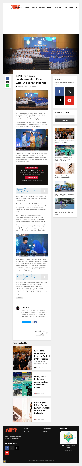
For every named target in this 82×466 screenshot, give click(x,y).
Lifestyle (34, 7)
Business (42, 7)
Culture (27, 7)
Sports (71, 7)
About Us (26, 428)
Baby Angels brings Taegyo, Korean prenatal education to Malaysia (63, 177)
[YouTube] (69, 100)
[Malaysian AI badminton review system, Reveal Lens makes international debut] (22, 384)
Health (49, 7)
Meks (42, 460)
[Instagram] (59, 100)
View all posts (26, 322)
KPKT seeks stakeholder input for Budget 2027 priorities (42, 354)
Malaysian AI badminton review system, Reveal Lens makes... (41, 382)
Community (18, 7)
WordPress (51, 460)
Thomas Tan (20, 86)
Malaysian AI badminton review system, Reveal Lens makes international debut (63, 159)
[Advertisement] (41, 23)
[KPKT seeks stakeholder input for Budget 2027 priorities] (22, 358)
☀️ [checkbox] (4, 461)
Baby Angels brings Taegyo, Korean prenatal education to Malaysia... (42, 407)
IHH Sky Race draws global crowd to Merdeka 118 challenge (64, 195)
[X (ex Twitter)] (69, 91)
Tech (65, 7)
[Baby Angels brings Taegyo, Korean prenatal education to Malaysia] (22, 410)
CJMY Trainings (47, 432)
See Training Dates (32, 177)
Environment (57, 7)
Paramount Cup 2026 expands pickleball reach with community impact (64, 212)
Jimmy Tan (38, 367)
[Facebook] (59, 91)
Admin (37, 393)
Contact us (27, 432)
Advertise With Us (48, 428)
